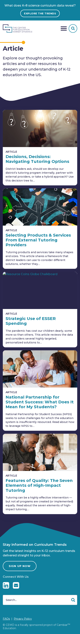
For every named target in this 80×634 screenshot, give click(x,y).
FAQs (6, 618)
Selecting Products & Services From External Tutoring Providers (38, 240)
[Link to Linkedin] (6, 585)
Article (11, 151)
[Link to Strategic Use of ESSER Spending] (40, 290)
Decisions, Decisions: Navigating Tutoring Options (37, 159)
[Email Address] (16, 585)
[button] (64, 28)
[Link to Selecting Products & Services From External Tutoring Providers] (40, 207)
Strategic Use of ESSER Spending (31, 321)
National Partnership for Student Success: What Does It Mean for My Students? (40, 402)
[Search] (73, 28)
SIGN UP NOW (20, 566)
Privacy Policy (23, 618)
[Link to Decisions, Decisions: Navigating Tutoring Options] (40, 128)
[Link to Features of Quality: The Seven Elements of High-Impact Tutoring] (40, 452)
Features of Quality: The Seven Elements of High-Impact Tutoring (39, 485)
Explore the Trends (40, 13)
